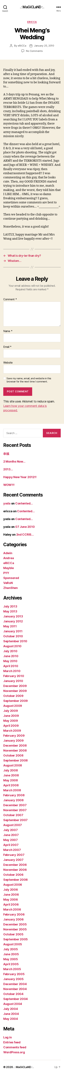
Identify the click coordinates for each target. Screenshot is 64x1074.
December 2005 (15, 924)
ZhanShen (10, 588)
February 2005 (14, 974)
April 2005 (11, 964)
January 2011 (12, 631)
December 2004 (15, 984)
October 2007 (13, 815)
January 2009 (13, 740)
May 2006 (10, 899)
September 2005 (15, 939)
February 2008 (14, 795)
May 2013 (10, 611)
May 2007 (10, 840)
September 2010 (15, 641)
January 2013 (13, 616)
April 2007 (10, 845)
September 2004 (15, 999)
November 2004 (15, 989)
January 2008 (13, 800)
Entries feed (12, 1042)
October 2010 (13, 636)
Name (7, 331)
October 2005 (13, 934)
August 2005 (12, 944)
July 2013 (10, 606)
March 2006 (12, 909)
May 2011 (10, 626)
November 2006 (15, 869)
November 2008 (15, 750)
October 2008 (13, 755)
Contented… (24, 503)
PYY (6, 573)
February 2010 (13, 676)
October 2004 (13, 994)
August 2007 (12, 825)
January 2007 (13, 860)
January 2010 (13, 681)
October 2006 (13, 874)
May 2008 (10, 780)
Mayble (8, 568)
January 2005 (13, 979)
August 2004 (12, 1004)
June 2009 (11, 715)
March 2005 (12, 969)
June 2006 (11, 894)
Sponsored (11, 578)
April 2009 (11, 725)
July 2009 (10, 710)
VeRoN (8, 583)
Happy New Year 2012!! (19, 477)
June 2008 (11, 775)
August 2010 (12, 646)
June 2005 (11, 954)
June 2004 (11, 1014)
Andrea (8, 558)
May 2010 (10, 661)
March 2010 (11, 671)
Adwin (7, 553)
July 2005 (10, 949)
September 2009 (15, 701)
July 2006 (10, 889)
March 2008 (12, 790)
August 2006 (12, 884)
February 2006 (14, 914)
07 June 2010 (25, 526)
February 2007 (13, 855)
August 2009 (12, 705)
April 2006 (11, 904)
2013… (8, 469)
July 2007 (10, 830)
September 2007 (15, 820)
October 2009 (13, 696)
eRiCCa (32, 22)
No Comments (34, 50)
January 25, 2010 (44, 45)
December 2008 (15, 745)
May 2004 (10, 1019)
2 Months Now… (14, 461)
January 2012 (13, 621)
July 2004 (10, 1009)
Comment (10, 299)
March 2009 (12, 730)
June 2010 (10, 656)
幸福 (6, 453)
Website (8, 362)
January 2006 (13, 919)
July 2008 (10, 770)
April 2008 (11, 785)
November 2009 (15, 691)
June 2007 (11, 835)
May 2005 (10, 959)
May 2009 (10, 720)
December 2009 (15, 686)
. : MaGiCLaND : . (32, 7)
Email (7, 346)
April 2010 (10, 666)
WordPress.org (14, 1052)
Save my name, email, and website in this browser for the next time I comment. (29, 380)
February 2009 (14, 735)
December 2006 (15, 864)
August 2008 (12, 765)
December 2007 (15, 805)
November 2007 (15, 810)
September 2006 (15, 879)
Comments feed (14, 1047)
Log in (7, 1037)
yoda (7, 503)
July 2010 (10, 651)
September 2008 (15, 760)
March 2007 (12, 850)
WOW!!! (8, 485)
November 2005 (15, 929)
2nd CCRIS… (25, 534)
